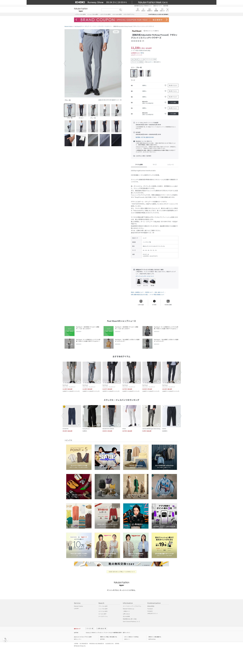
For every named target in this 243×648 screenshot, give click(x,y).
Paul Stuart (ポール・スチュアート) (83, 26)
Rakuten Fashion (69, 26)
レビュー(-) (170, 164)
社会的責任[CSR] (109, 643)
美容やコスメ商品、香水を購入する (108, 636)
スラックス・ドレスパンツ (104, 26)
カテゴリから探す (103, 611)
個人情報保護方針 (84, 643)
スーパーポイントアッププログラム (132, 606)
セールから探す (103, 614)
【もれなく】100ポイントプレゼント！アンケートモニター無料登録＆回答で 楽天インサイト (107, 632)
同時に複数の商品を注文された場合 (139, 294)
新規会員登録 (150, 606)
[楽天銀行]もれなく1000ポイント (143, 5)
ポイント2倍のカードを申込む (131, 636)
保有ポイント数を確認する (155, 636)
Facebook (150, 608)
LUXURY (76, 608)
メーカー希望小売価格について (157, 294)
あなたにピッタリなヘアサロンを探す (83, 636)
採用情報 (117, 643)
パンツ (94, 26)
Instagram (150, 611)
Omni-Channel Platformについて (131, 621)
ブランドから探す (103, 606)
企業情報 (76, 643)
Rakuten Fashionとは (128, 608)
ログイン (151, 62)
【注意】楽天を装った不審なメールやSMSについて (121, 571)
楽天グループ (156, 5)
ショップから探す (103, 608)
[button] (93, 63)
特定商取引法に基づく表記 (130, 619)
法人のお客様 (126, 616)
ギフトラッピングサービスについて (145, 276)
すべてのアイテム (103, 616)
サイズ (155, 164)
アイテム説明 (139, 164)
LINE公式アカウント (152, 613)
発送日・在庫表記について (137, 292)
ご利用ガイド (126, 611)
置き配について (149, 292)
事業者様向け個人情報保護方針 (96, 643)
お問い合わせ (126, 614)
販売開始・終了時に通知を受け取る (145, 137)
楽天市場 (165, 5)
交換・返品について (159, 292)
